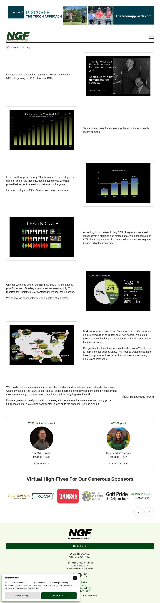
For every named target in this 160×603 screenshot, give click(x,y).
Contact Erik (40, 463)
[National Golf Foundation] (18, 40)
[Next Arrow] (149, 511)
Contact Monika (117, 463)
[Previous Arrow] (138, 511)
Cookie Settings (22, 595)
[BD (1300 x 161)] (80, 23)
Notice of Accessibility (80, 588)
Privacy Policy (80, 582)
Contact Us (78, 546)
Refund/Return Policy (80, 591)
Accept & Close (59, 595)
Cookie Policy (34, 588)
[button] (75, 578)
